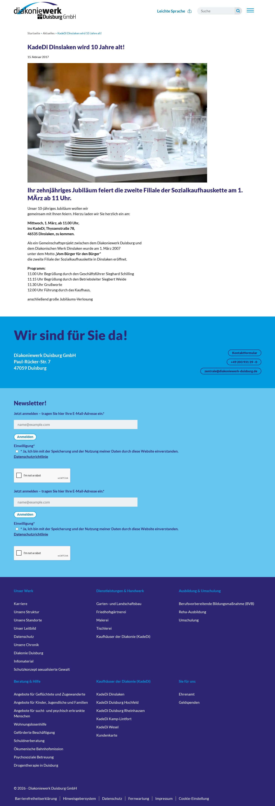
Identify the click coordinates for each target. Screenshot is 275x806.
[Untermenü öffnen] (250, 10)
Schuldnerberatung (29, 740)
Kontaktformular (244, 353)
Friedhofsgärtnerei (111, 612)
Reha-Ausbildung (192, 612)
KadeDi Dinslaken (110, 694)
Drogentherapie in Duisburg (36, 765)
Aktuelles (49, 33)
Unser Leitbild (25, 628)
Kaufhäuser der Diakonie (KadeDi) (123, 636)
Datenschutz (24, 636)
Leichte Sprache (171, 11)
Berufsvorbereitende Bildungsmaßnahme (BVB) (216, 603)
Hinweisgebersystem (79, 798)
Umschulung (189, 620)
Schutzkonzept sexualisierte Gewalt (42, 669)
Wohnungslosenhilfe (30, 724)
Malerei (102, 620)
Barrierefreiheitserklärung (36, 798)
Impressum (164, 798)
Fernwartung (138, 798)
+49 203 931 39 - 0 (244, 362)
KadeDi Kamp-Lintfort (114, 719)
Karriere (20, 603)
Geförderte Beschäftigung (34, 732)
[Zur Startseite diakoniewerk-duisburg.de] (45, 11)
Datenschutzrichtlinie (31, 456)
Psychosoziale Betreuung (34, 757)
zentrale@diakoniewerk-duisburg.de (230, 371)
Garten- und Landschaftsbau (118, 603)
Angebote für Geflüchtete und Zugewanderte (49, 694)
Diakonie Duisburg (28, 653)
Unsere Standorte (28, 620)
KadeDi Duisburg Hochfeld (117, 702)
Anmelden (25, 437)
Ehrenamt (187, 694)
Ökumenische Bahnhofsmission (38, 749)
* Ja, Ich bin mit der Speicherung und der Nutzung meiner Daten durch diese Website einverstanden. (99, 451)
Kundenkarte (106, 735)
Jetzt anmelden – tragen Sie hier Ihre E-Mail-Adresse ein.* (59, 413)
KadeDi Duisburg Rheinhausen (120, 710)
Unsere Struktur (26, 612)
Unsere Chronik (26, 645)
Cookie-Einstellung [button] (194, 798)
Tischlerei (104, 628)
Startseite (34, 33)
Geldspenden (189, 702)
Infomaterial (23, 661)
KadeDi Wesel (107, 727)
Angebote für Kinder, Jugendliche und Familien (51, 702)
